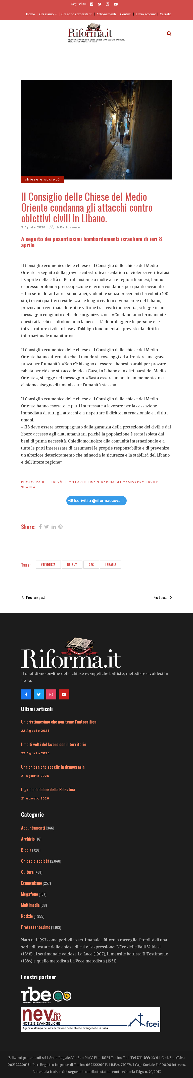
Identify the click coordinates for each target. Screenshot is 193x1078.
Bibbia (26, 850)
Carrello (165, 14)
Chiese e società (35, 861)
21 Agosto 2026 (35, 776)
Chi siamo (46, 14)
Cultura (27, 872)
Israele (110, 564)
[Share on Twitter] (46, 526)
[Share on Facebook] (40, 526)
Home (30, 14)
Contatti (125, 14)
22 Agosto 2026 (35, 731)
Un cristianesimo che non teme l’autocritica (58, 722)
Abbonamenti (106, 14)
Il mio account (146, 14)
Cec (91, 564)
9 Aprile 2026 (33, 227)
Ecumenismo (31, 883)
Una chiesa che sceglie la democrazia (52, 767)
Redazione (70, 227)
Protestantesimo (35, 927)
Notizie (27, 916)
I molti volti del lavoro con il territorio (53, 744)
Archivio (28, 839)
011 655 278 (147, 1057)
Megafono (29, 894)
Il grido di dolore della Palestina (48, 789)
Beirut (72, 564)
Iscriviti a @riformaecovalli (99, 500)
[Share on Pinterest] (60, 526)
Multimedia (30, 905)
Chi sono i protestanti (76, 14)
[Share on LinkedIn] (54, 526)
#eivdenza (48, 564)
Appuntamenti (33, 828)
